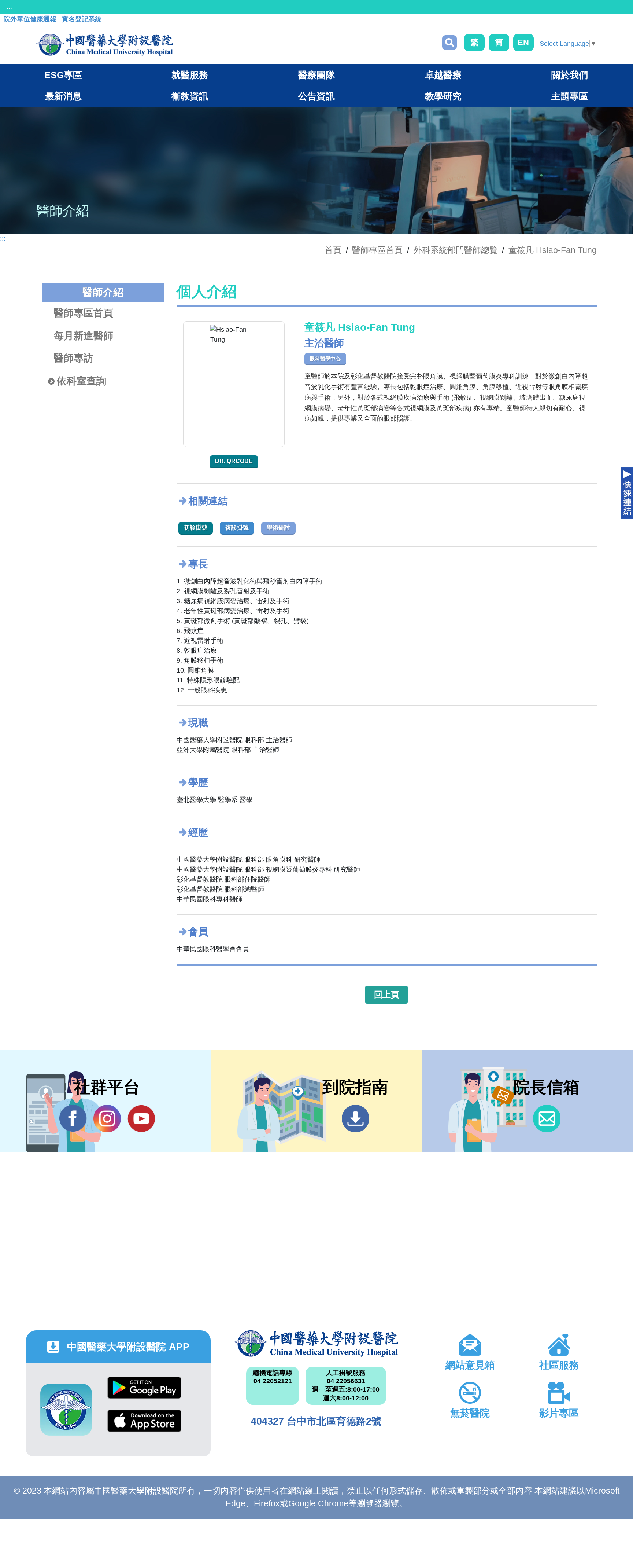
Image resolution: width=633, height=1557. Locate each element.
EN (523, 42)
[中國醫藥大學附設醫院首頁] (104, 45)
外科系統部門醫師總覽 (456, 250)
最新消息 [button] (63, 96)
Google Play (144, 1393)
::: (9, 7)
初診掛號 (195, 527)
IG (107, 1118)
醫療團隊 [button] (316, 75)
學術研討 (278, 527)
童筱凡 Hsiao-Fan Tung (552, 250)
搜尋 (449, 42)
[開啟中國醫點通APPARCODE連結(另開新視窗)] (66, 1410)
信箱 (546, 1118)
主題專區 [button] (569, 96)
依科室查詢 (81, 380)
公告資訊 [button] (316, 96)
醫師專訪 (73, 358)
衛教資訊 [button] (189, 96)
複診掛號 (237, 527)
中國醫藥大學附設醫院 (316, 1343)
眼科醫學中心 (325, 359)
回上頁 (386, 994)
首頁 (333, 250)
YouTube (141, 1118)
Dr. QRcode (234, 461)
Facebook (73, 1118)
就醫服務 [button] (189, 75)
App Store (144, 1426)
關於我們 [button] (569, 75)
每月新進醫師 (83, 335)
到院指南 (355, 1118)
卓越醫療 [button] (443, 75)
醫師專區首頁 (83, 313)
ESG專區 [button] (63, 75)
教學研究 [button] (443, 96)
